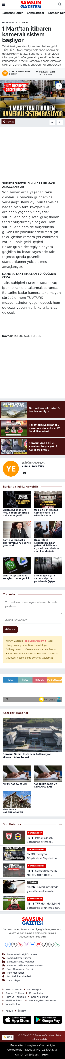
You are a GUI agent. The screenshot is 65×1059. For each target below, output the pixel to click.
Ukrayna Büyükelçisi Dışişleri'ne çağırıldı (42, 857)
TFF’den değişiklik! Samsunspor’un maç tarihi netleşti (44, 906)
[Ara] (59, 4)
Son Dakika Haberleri (19, 976)
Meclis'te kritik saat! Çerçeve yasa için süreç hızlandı (46, 513)
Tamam (45, 1055)
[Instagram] (26, 944)
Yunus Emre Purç (33, 466)
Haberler (8, 23)
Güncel (24, 23)
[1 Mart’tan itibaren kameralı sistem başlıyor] (32, 99)
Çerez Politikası (39, 997)
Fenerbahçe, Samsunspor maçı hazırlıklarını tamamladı (42, 840)
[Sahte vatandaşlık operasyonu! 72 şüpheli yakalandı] (17, 529)
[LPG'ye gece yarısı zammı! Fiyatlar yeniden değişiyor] (48, 565)
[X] (14, 944)
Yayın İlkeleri (13, 1004)
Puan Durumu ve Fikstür (20, 969)
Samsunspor (35, 13)
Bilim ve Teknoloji (16, 997)
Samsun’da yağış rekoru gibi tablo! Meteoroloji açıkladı (42, 873)
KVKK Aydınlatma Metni (42, 1000)
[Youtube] (39, 944)
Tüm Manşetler (15, 973)
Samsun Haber (12, 13)
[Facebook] (8, 944)
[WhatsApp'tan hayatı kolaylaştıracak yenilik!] (17, 565)
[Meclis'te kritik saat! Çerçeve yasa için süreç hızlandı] (48, 499)
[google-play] (47, 1020)
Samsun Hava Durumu (19, 958)
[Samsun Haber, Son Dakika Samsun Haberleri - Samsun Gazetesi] (30, 4)
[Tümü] (60, 824)
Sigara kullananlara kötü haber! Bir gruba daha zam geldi (16, 513)
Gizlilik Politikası (14, 1000)
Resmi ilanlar (36, 993)
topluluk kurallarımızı (35, 641)
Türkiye (32, 882)
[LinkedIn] (32, 944)
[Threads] (51, 944)
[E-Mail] (24, 473)
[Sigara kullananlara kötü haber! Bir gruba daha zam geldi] (17, 499)
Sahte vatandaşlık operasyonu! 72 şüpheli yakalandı (17, 543)
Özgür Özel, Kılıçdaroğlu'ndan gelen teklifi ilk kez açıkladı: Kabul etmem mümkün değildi (47, 545)
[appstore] (18, 1020)
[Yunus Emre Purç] (11, 468)
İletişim (22, 1011)
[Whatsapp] (57, 944)
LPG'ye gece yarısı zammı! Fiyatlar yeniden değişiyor (45, 579)
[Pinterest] (20, 944)
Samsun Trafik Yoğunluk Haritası (25, 965)
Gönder (10, 629)
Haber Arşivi (13, 980)
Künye (9, 1011)
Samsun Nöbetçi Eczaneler (22, 954)
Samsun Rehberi (15, 993)
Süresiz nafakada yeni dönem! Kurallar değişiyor (42, 889)
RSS (9, 1037)
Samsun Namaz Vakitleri (20, 961)
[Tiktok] (45, 944)
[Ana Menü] (3, 4)
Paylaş (10, 122)
